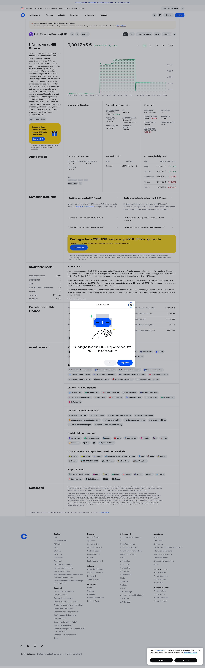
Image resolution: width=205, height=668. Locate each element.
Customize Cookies (190, 653)
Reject (161, 660)
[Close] (199, 650)
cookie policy (160, 650)
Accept (186, 660)
